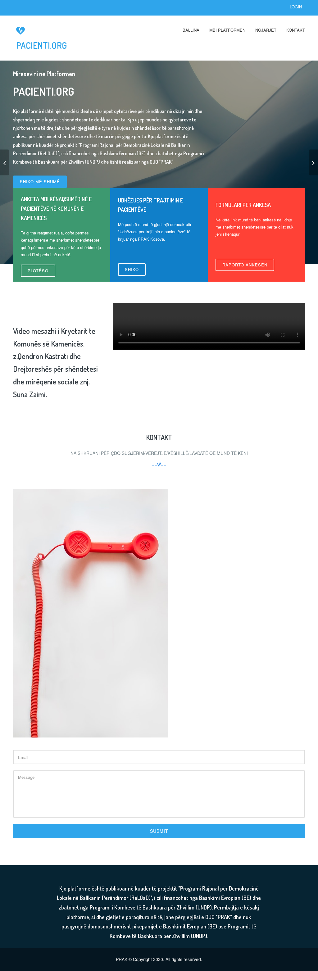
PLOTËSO (38, 271)
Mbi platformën (227, 30)
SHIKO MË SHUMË (40, 181)
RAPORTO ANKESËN (244, 265)
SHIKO (132, 269)
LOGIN (296, 7)
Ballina (191, 30)
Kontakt (295, 30)
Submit (159, 831)
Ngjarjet (265, 30)
